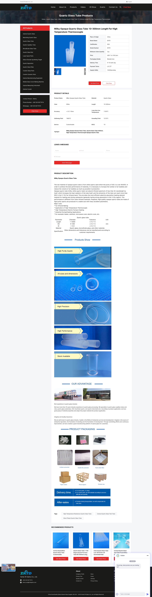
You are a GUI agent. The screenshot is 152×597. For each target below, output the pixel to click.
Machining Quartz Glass (30, 37)
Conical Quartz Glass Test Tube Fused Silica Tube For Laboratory (120, 552)
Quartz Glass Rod (28, 52)
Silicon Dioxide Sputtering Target (32, 59)
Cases (92, 576)
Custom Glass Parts (28, 70)
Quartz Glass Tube (51, 19)
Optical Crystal (27, 89)
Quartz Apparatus (28, 63)
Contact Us (79, 581)
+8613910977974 (38, 102)
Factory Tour (79, 576)
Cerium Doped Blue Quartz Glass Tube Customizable (59, 552)
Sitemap (93, 578)
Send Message (67, 163)
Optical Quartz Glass (29, 34)
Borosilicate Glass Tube (29, 48)
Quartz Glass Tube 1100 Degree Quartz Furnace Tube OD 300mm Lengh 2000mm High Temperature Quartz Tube (80, 553)
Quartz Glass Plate (28, 67)
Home (43, 19)
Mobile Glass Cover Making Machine (33, 81)
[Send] (147, 594)
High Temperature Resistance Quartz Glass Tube (77, 514)
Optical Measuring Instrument (31, 85)
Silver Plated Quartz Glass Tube (72, 518)
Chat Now (35, 111)
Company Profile (80, 574)
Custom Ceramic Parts (29, 74)
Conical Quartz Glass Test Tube (106, 514)
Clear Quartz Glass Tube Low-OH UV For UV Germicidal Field (101, 552)
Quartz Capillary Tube (29, 45)
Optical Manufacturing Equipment (32, 78)
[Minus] (148, 555)
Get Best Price (95, 83)
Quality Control (79, 578)
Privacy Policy (94, 581)
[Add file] (117, 594)
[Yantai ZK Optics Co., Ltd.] (26, 7)
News (92, 574)
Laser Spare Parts (28, 56)
